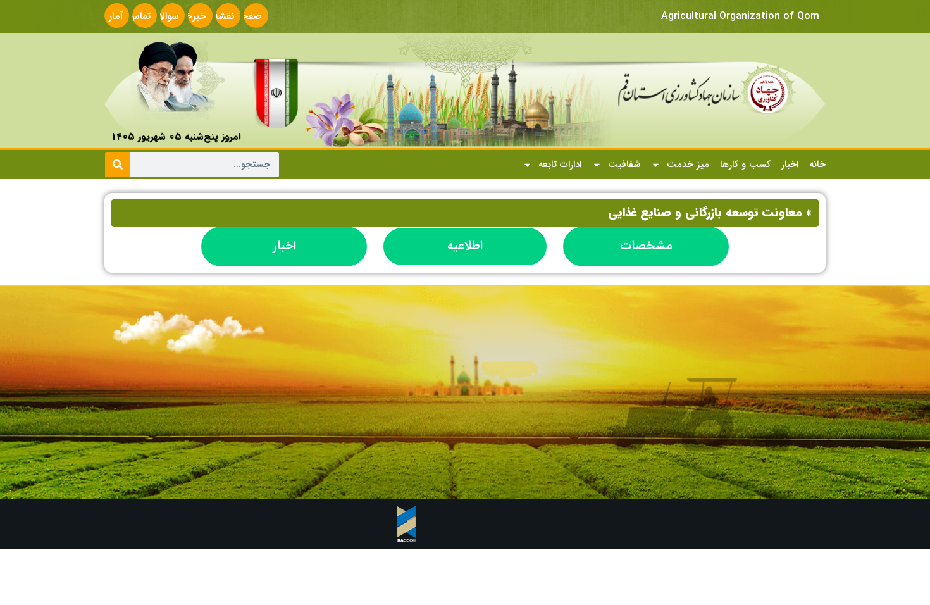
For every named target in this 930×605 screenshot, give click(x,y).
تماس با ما (139, 23)
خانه (817, 164)
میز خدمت (688, 164)
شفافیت (624, 164)
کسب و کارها (745, 164)
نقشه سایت (222, 23)
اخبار (789, 164)
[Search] (117, 164)
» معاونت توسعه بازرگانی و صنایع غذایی (710, 212)
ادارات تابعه (559, 164)
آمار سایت (111, 23)
